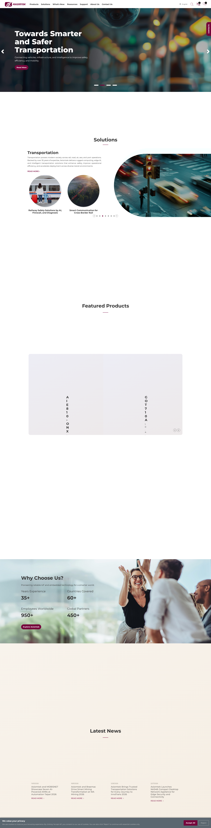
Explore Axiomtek (31, 627)
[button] (2, 51)
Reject (203, 823)
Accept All (190, 823)
